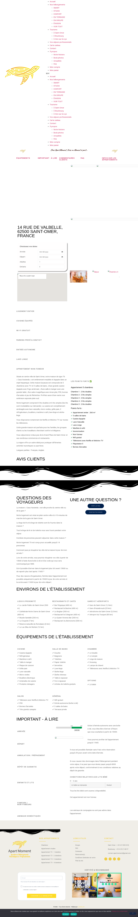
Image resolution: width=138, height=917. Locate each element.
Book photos (59, 58)
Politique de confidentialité (119, 911)
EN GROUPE (58, 20)
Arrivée (22, 252)
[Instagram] (114, 858)
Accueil (52, 1)
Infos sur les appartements (109, 159)
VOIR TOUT (58, 26)
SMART (56, 8)
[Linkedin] (110, 858)
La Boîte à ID (81, 907)
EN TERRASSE (59, 17)
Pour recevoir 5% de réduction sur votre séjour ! (33, 881)
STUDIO (57, 11)
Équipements (23, 158)
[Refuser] (133, 913)
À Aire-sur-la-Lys (60, 39)
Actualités (57, 61)
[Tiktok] (118, 858)
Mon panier (54, 70)
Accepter (65, 914)
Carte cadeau (55, 45)
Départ (22, 257)
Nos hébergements (57, 5)
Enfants (23, 267)
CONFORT (58, 14)
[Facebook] (105, 858)
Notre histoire (59, 55)
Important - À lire (47, 158)
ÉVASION (57, 23)
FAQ (55, 64)
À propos (53, 51)
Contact (53, 48)
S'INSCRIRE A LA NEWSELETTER (41, 895)
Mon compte (55, 67)
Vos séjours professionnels (60, 42)
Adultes (23, 262)
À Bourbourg (59, 36)
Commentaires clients (67, 159)
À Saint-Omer (59, 33)
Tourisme (53, 30)
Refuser (73, 914)
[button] (69, 73)
